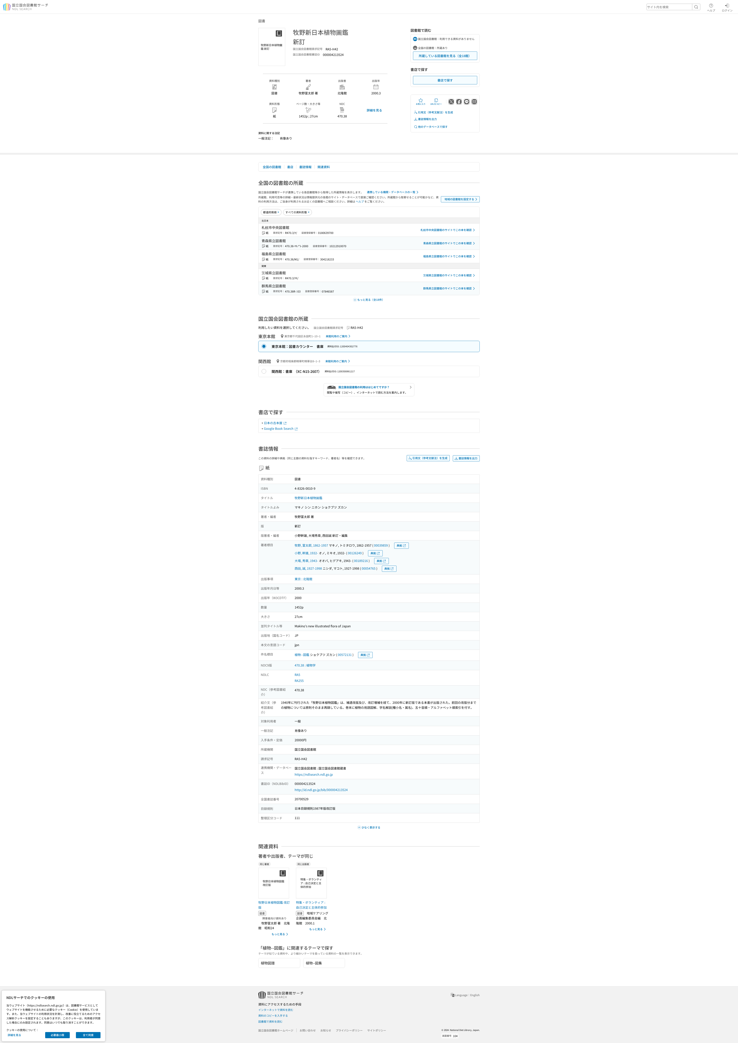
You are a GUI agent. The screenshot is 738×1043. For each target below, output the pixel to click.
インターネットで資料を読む (275, 1010)
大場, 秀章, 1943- (306, 560)
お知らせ (325, 1030)
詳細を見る (374, 110)
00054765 (369, 568)
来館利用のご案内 (336, 336)
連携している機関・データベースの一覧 (391, 192)
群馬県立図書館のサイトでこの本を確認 (447, 288)
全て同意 (88, 1035)
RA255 (299, 680)
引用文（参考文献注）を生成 (435, 112)
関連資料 (323, 167)
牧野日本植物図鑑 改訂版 (274, 905)
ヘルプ (711, 10)
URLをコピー (436, 103)
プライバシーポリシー (349, 1030)
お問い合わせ (308, 1030)
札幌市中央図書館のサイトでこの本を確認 (446, 230)
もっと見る (278, 934)
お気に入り (421, 103)
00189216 (361, 560)
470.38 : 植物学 (305, 665)
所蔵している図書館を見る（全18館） (445, 55)
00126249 (355, 553)
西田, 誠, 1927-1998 (308, 568)
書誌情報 (305, 167)
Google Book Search (279, 428)
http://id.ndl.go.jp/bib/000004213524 (321, 789)
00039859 (381, 545)
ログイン (727, 10)
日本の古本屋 (273, 423)
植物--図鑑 (302, 654)
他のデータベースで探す (433, 127)
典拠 (399, 545)
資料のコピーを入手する (273, 1015)
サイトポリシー (376, 1030)
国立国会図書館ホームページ (275, 1030)
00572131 (345, 654)
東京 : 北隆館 (303, 579)
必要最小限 (57, 1035)
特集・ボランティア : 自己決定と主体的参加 (311, 905)
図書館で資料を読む (270, 1021)
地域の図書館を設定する (459, 199)
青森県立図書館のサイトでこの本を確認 (447, 243)
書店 (290, 167)
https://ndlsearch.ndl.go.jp (314, 774)
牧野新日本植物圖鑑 (308, 497)
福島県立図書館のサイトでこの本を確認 (447, 256)
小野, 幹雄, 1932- (306, 553)
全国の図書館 (272, 167)
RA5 (297, 674)
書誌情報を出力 (427, 119)
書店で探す (445, 80)
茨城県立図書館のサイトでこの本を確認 (447, 275)
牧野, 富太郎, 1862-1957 (311, 545)
